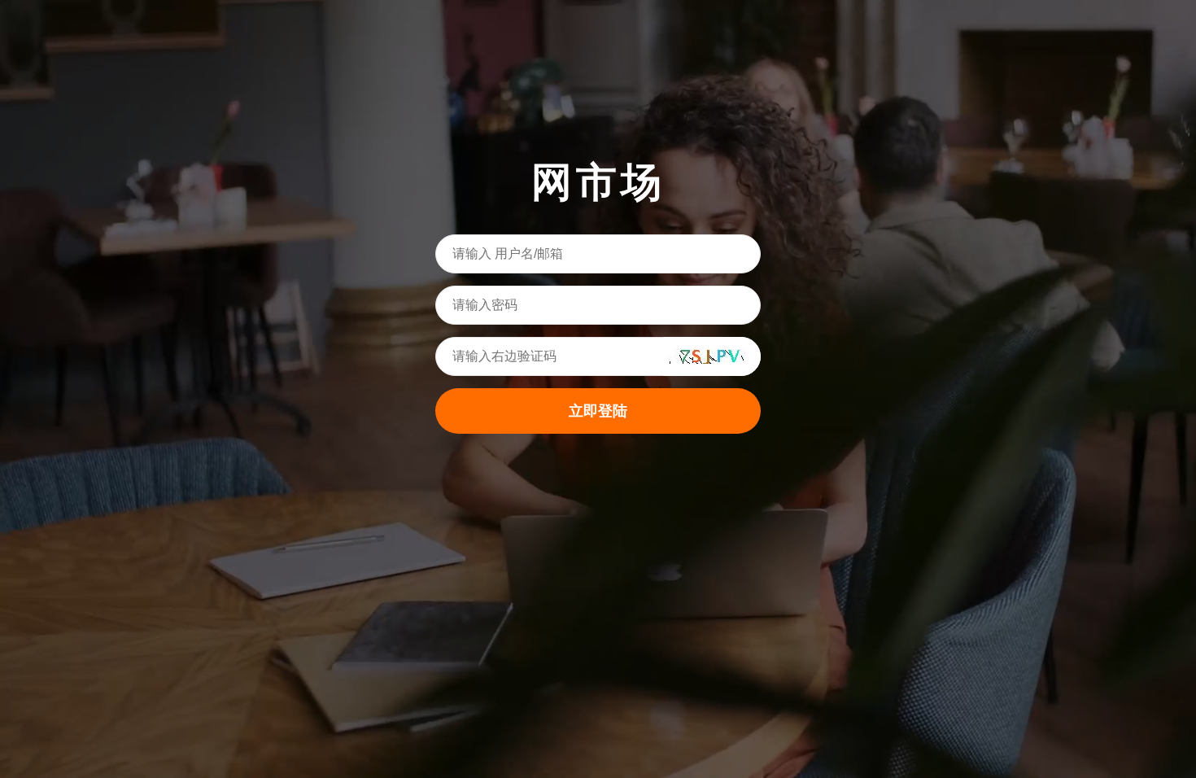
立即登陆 (598, 411)
